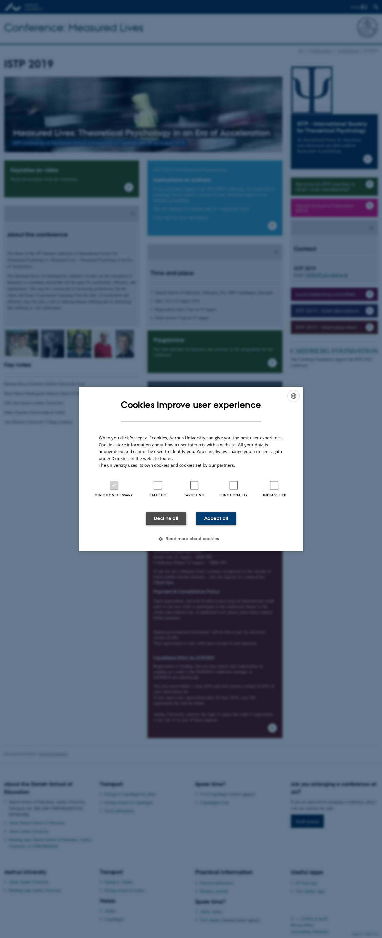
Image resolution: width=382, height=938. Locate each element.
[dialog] (191, 469)
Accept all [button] (216, 518)
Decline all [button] (166, 518)
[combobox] (293, 396)
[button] (191, 539)
